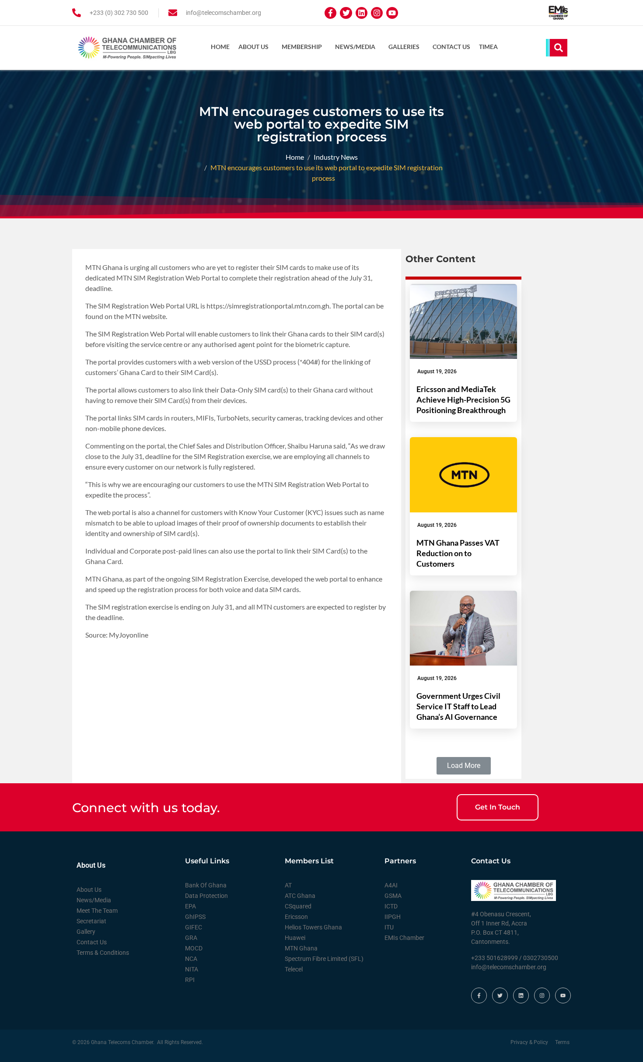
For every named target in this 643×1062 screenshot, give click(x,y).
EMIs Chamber (404, 937)
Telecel (294, 969)
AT (288, 885)
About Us (253, 46)
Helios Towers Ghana (313, 927)
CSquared (298, 906)
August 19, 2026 (437, 371)
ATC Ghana (300, 895)
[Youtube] (392, 13)
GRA (191, 937)
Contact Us (451, 46)
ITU (389, 927)
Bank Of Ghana (206, 885)
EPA (190, 906)
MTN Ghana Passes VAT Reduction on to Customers (458, 553)
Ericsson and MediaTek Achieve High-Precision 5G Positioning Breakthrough (463, 399)
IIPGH (392, 916)
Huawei (295, 937)
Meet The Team (97, 910)
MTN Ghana (301, 948)
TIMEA (488, 46)
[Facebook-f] (330, 13)
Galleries (403, 46)
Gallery (86, 931)
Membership (302, 46)
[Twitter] (346, 13)
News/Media (355, 46)
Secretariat (91, 921)
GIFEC (193, 927)
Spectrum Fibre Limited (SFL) (324, 958)
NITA (191, 969)
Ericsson (296, 916)
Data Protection (206, 895)
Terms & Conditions (103, 952)
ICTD (391, 906)
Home (220, 46)
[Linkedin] (361, 13)
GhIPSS (195, 916)
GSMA (393, 895)
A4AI (391, 885)
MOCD (194, 948)
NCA (191, 958)
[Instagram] (377, 13)
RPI (190, 979)
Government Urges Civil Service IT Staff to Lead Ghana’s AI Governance (458, 706)
